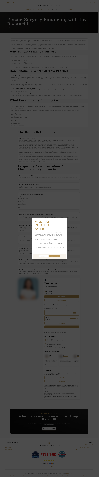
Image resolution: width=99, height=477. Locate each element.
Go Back (43, 256)
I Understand (54, 256)
